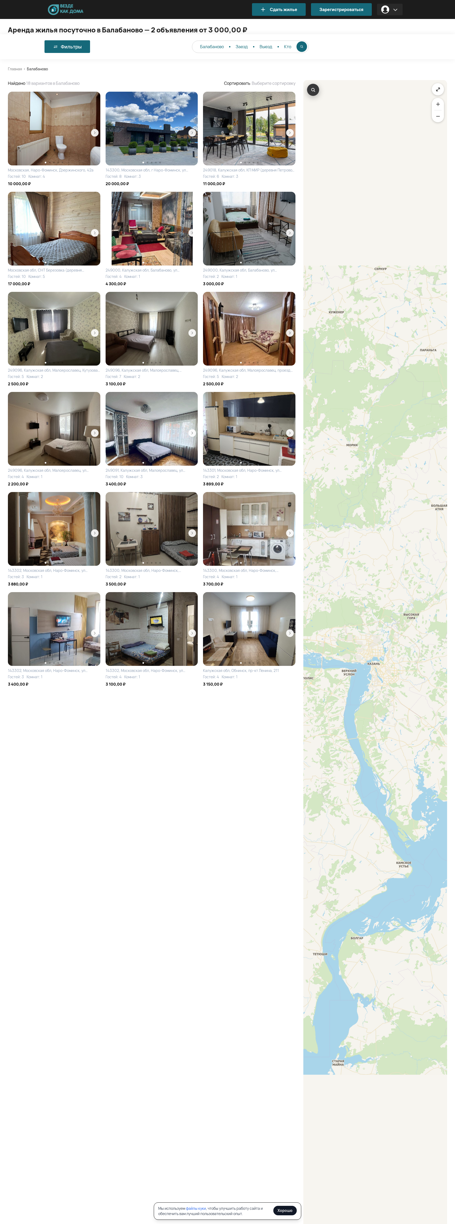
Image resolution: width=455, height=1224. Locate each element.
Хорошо (285, 1210)
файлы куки (196, 1208)
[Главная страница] (73, 9)
